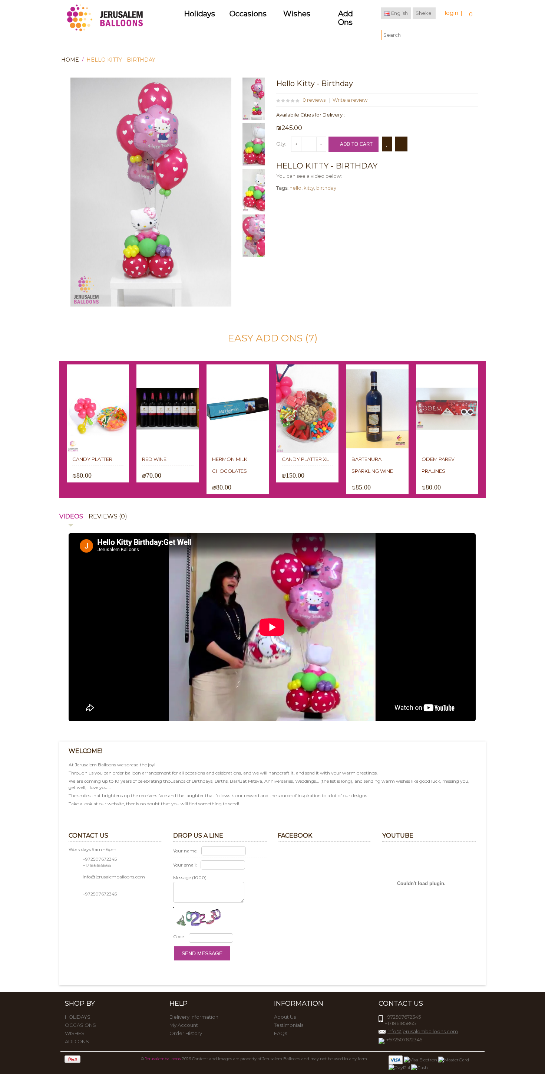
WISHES (75, 1033)
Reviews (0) (108, 516)
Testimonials (288, 1025)
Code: (179, 936)
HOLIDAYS (77, 1017)
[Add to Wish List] (387, 144)
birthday (326, 188)
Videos (71, 516)
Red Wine (154, 459)
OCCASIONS (80, 1025)
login (451, 12)
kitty (309, 188)
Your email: (185, 865)
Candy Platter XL (305, 459)
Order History (185, 1033)
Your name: (185, 851)
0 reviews (314, 100)
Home (70, 59)
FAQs (280, 1033)
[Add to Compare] (401, 144)
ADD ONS (77, 1041)
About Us (285, 1017)
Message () (190, 877)
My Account (183, 1025)
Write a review (350, 100)
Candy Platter (92, 459)
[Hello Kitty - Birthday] (257, 99)
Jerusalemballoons (163, 1058)
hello (295, 188)
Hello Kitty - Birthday (120, 59)
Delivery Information (193, 1017)
